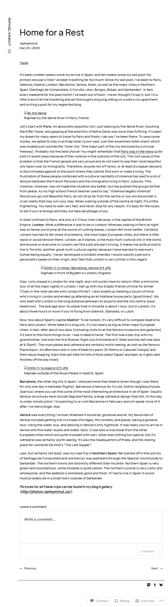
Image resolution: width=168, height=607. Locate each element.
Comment (147, 551)
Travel (24, 63)
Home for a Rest (52, 32)
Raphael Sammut (9, 32)
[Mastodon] (148, 585)
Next (154, 568)
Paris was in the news (137, 151)
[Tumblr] (155, 585)
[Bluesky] (161, 585)
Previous (30, 568)
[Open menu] (9, 51)
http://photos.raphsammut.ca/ (46, 491)
